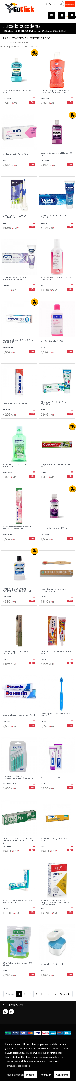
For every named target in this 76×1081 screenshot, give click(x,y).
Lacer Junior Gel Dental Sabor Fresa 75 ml (57, 653)
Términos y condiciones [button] (17, 1066)
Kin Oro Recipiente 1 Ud (52, 964)
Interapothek (9, 784)
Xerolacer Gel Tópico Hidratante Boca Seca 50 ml (17, 902)
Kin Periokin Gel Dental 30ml (16, 154)
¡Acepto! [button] (30, 1074)
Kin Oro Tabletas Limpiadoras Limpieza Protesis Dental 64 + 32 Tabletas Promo (55, 903)
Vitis (43, 347)
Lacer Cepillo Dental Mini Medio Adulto (55, 715)
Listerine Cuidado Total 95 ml (54, 528)
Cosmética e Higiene (39, 38)
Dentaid (6, 410)
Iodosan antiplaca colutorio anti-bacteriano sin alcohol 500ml (56, 92)
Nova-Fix (7, 846)
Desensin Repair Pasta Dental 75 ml (19, 715)
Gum (43, 410)
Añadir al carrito (20, 110)
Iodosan (45, 98)
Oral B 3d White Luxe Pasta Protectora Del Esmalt (15, 279)
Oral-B (44, 223)
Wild (43, 285)
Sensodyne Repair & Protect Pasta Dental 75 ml (18, 341)
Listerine (7, 98)
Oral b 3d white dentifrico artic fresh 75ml (55, 216)
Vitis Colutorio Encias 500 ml (54, 341)
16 (54, 994)
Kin (4, 160)
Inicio (5, 38)
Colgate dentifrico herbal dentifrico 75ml (57, 466)
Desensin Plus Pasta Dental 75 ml (18, 403)
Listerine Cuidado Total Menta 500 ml (56, 154)
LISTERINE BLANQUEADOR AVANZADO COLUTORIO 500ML (17, 590)
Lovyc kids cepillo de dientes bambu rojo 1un (53, 590)
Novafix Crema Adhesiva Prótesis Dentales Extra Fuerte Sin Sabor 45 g (18, 840)
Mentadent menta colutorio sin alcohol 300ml (17, 466)
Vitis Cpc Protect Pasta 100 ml (54, 777)
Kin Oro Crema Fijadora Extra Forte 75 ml (56, 839)
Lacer (43, 659)
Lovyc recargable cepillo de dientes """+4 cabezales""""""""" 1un (18, 216)
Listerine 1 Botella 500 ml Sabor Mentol (17, 92)
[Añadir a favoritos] (33, 98)
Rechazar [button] (46, 1074)
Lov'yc (5, 223)
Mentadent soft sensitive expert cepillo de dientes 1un (17, 528)
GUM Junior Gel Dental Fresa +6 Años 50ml (55, 403)
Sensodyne (8, 347)
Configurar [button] (62, 1074)
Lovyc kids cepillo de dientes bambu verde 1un (15, 653)
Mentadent (8, 472)
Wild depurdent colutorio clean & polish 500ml (56, 279)
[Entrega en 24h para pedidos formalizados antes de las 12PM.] (34, 52)
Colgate (45, 472)
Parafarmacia (19, 38)
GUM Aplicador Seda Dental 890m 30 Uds (18, 964)
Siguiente (65, 994)
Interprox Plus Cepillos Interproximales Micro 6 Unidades (18, 777)
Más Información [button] (15, 1074)
